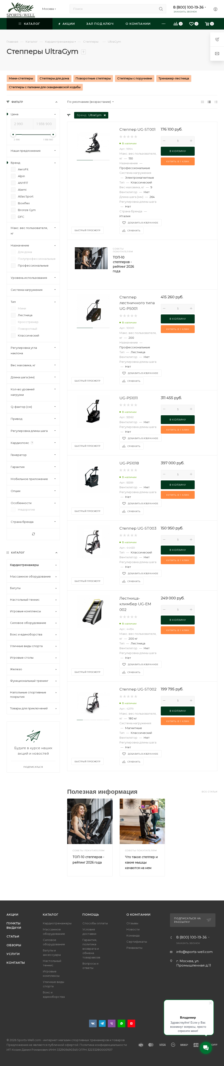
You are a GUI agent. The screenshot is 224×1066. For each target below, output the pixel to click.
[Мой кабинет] (215, 9)
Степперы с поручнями (134, 78)
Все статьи (209, 791)
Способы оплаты (95, 923)
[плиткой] (202, 101)
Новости (133, 929)
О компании (138, 914)
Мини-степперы (21, 78)
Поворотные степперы (93, 78)
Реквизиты (134, 947)
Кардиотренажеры (57, 923)
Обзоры (14, 945)
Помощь (90, 914)
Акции (13, 914)
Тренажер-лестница (174, 78)
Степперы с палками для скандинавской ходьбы (44, 87)
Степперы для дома (54, 78)
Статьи (13, 936)
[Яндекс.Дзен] (131, 1023)
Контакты (16, 962)
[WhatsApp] (121, 1023)
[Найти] (161, 8)
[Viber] (112, 1023)
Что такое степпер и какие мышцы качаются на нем (141, 862)
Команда (133, 935)
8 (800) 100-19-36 (188, 7)
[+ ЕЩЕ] (164, 24)
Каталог (50, 914)
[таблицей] (216, 101)
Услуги (13, 954)
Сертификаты (136, 941)
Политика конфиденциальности (103, 1045)
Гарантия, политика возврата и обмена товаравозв (91, 948)
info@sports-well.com (194, 952)
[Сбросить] (33, 534)
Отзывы (132, 923)
